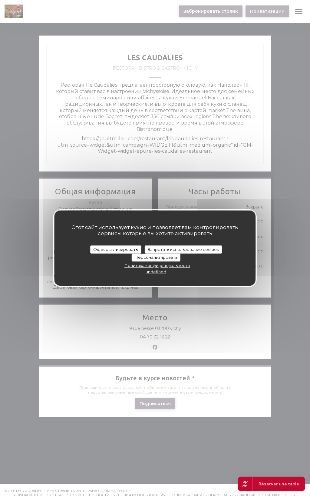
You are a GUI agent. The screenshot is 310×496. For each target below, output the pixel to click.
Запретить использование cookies (183, 249)
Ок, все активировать (115, 249)
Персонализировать (156, 257)
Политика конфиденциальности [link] (157, 265)
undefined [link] (156, 271)
